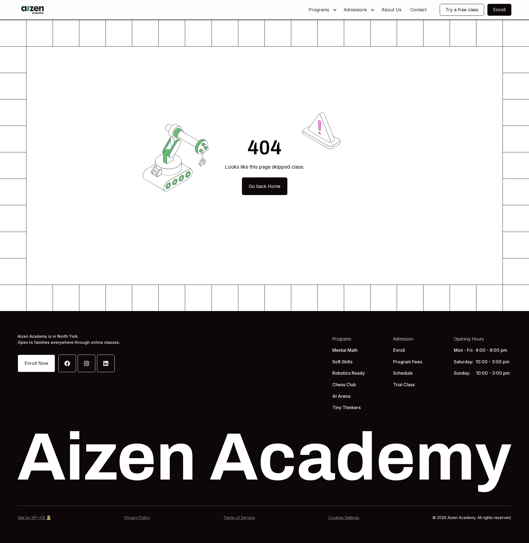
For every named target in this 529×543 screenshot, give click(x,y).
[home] (32, 9)
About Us (391, 9)
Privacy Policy (137, 517)
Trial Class (404, 384)
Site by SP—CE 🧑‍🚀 (34, 517)
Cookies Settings (343, 517)
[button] (321, 10)
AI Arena (341, 396)
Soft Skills (342, 361)
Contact (418, 9)
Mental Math (345, 350)
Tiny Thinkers (346, 407)
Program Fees (407, 361)
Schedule (403, 373)
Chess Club (344, 384)
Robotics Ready (348, 373)
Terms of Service (239, 517)
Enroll (399, 350)
